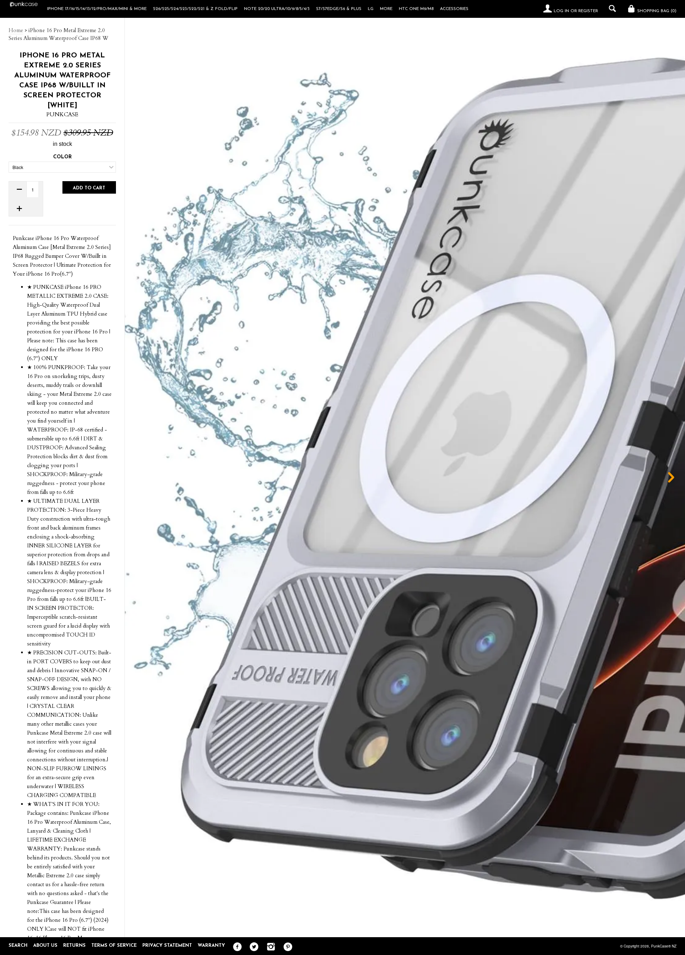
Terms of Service (114, 945)
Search (18, 945)
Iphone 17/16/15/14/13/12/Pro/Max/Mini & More (97, 9)
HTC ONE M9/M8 (416, 9)
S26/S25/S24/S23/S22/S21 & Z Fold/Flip (195, 9)
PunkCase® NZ (663, 946)
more (386, 9)
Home (16, 30)
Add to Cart (89, 188)
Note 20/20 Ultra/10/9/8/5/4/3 (277, 9)
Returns (74, 945)
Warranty (211, 945)
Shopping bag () (656, 11)
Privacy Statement (167, 945)
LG (371, 9)
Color (62, 157)
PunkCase (62, 114)
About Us (45, 945)
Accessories (454, 9)
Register (588, 11)
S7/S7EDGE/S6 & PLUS (338, 9)
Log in (561, 11)
